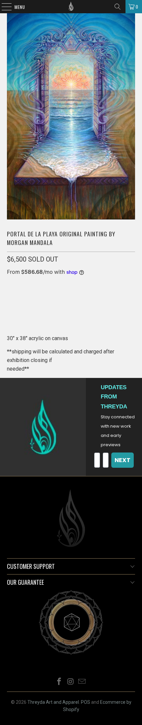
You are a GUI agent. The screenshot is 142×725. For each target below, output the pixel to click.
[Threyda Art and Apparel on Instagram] (71, 682)
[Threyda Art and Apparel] (71, 6)
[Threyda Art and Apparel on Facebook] (59, 682)
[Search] (117, 6)
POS (85, 702)
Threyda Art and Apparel (53, 702)
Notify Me (71, 306)
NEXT (122, 460)
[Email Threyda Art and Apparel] (82, 682)
